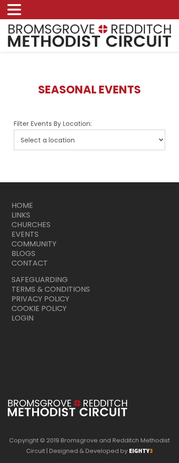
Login (22, 318)
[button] (15, 10)
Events (25, 234)
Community (33, 244)
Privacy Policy (40, 299)
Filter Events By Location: (53, 123)
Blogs (23, 253)
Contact (29, 263)
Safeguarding (39, 279)
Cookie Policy (39, 308)
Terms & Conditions (50, 289)
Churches (30, 224)
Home (22, 205)
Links (20, 215)
